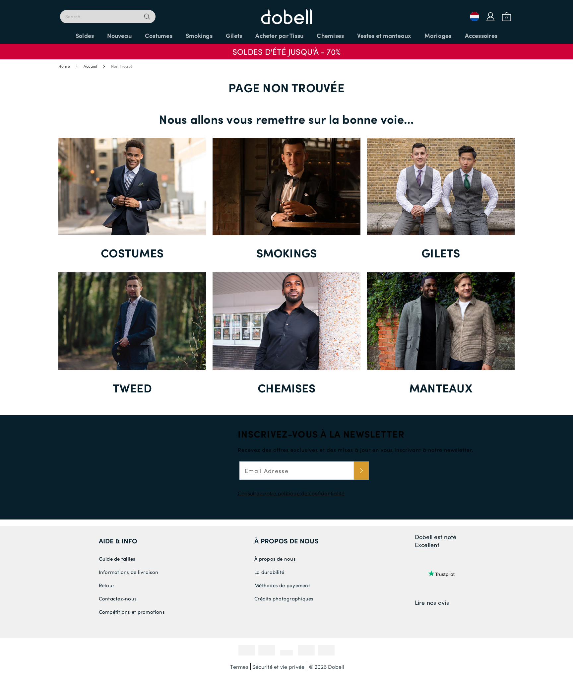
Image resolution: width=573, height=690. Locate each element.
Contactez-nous (118, 598)
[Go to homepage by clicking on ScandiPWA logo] (286, 13)
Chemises (286, 388)
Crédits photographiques (284, 598)
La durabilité (269, 572)
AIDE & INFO (118, 540)
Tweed (132, 388)
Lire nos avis (432, 602)
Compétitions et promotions (132, 611)
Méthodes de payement (282, 585)
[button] (286, 48)
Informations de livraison (129, 572)
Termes (239, 666)
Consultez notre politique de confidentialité (291, 493)
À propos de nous (275, 558)
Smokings (286, 252)
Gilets (440, 252)
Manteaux (441, 388)
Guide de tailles (117, 558)
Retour (106, 585)
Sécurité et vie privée (278, 666)
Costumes (132, 252)
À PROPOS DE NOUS (286, 540)
